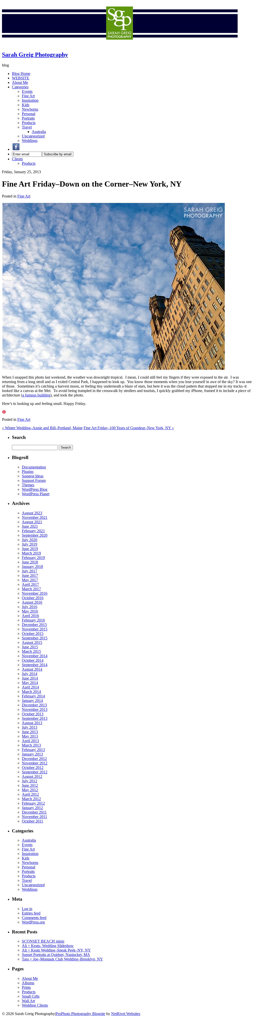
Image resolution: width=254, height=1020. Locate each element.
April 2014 (30, 687)
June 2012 (30, 785)
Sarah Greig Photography (35, 54)
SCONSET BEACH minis (43, 941)
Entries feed (31, 913)
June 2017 (30, 575)
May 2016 (30, 611)
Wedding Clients (35, 1005)
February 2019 (33, 558)
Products (28, 123)
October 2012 (32, 767)
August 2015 (32, 642)
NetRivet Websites (125, 1014)
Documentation (34, 467)
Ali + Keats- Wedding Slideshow (48, 946)
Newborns (30, 109)
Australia (39, 132)
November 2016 (34, 593)
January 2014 (32, 700)
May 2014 (30, 683)
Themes (28, 485)
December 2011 (34, 812)
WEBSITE (20, 78)
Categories (20, 87)
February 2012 (33, 803)
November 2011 (34, 817)
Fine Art (28, 96)
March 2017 (31, 589)
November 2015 (34, 629)
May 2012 (30, 790)
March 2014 (31, 692)
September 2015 (34, 638)
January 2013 (32, 754)
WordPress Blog (34, 489)
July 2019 (29, 544)
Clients (17, 159)
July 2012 (29, 781)
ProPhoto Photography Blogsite (80, 1014)
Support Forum (34, 480)
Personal (28, 114)
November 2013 (34, 709)
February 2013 (33, 750)
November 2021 (34, 517)
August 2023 (32, 513)
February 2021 (33, 531)
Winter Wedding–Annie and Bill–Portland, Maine (42, 428)
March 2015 (31, 651)
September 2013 (34, 718)
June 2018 (30, 562)
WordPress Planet (35, 494)
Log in (27, 909)
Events (27, 91)
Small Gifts (30, 996)
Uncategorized (33, 136)
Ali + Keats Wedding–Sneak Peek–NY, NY (56, 950)
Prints (26, 987)
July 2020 (29, 540)
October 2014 (32, 660)
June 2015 (30, 647)
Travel (27, 127)
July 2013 (29, 727)
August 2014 (32, 669)
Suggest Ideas (32, 476)
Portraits (28, 118)
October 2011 (32, 821)
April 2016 (30, 616)
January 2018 (32, 566)
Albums (28, 983)
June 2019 (30, 549)
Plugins (27, 471)
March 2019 (31, 553)
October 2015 (32, 633)
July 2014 (29, 674)
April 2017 (30, 584)
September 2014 (34, 665)
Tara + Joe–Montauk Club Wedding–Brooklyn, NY (62, 959)
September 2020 (34, 535)
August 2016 (32, 602)
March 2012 (31, 799)
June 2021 (30, 526)
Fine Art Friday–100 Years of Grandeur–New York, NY (129, 428)
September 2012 (34, 772)
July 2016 (29, 607)
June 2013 (30, 732)
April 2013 (30, 741)
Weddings (29, 140)
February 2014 (33, 696)
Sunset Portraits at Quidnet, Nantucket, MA (56, 955)
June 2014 (30, 678)
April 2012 (30, 794)
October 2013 (32, 714)
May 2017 (30, 580)
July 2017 (29, 571)
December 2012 (34, 759)
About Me (20, 82)
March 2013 (31, 745)
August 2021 (32, 522)
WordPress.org (33, 922)
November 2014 (34, 656)
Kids (25, 105)
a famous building (36, 395)
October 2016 (32, 598)
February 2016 (33, 620)
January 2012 (32, 808)
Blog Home (21, 73)
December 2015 (34, 625)
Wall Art (28, 1001)
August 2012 (32, 776)
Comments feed (34, 918)
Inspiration (30, 100)
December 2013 (34, 705)
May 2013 (30, 736)
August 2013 (32, 723)
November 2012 (34, 763)
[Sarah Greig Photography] (120, 44)
